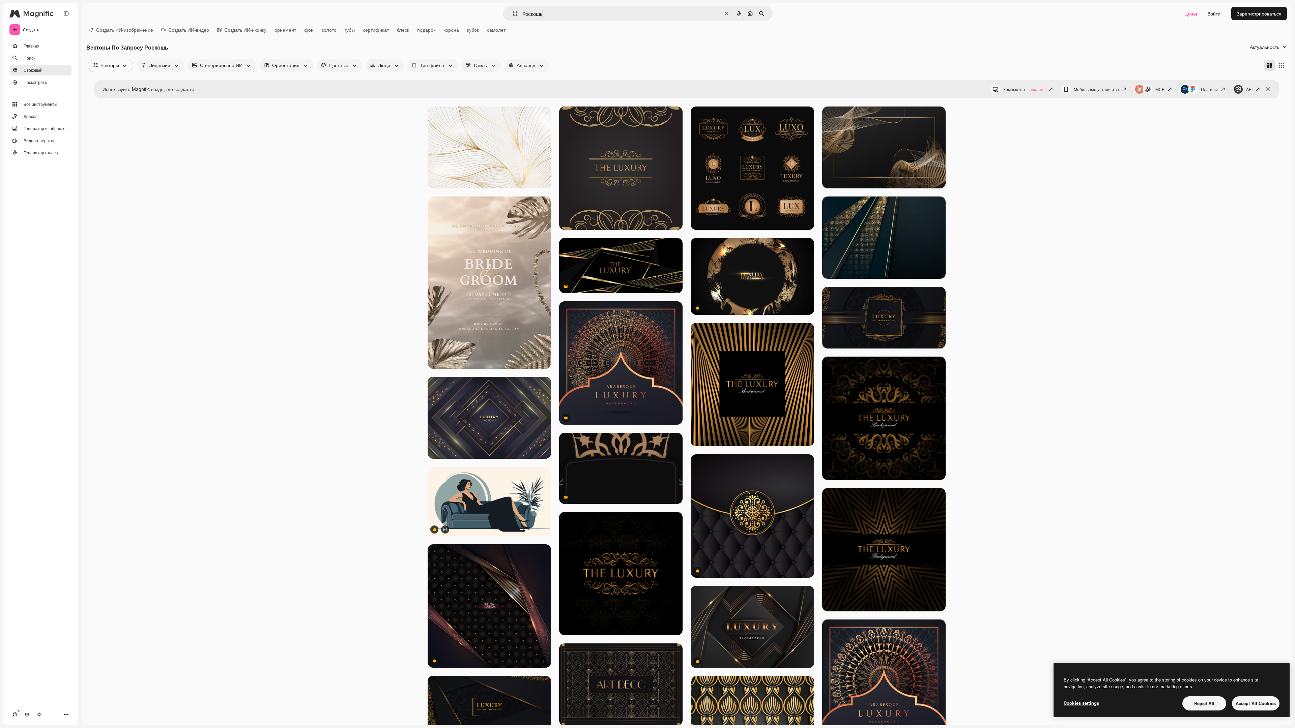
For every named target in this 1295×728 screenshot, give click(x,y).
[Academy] (27, 714)
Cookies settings (1081, 703)
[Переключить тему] (39, 714)
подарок (426, 29)
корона (451, 29)
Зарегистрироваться (1259, 13)
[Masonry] (1269, 65)
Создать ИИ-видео (188, 29)
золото (329, 29)
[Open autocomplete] (512, 13)
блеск (403, 29)
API (1249, 89)
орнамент (285, 29)
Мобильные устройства (1096, 89)
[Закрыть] (1268, 89)
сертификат (376, 29)
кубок (473, 29)
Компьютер (1023, 89)
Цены (1190, 13)
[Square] (1281, 65)
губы (350, 29)
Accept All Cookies (1256, 703)
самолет (496, 29)
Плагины (1209, 89)
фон (309, 29)
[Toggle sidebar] (66, 13)
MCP (1159, 89)
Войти (1213, 13)
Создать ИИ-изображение (124, 29)
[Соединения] (14, 714)
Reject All (1204, 703)
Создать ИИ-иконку (245, 29)
